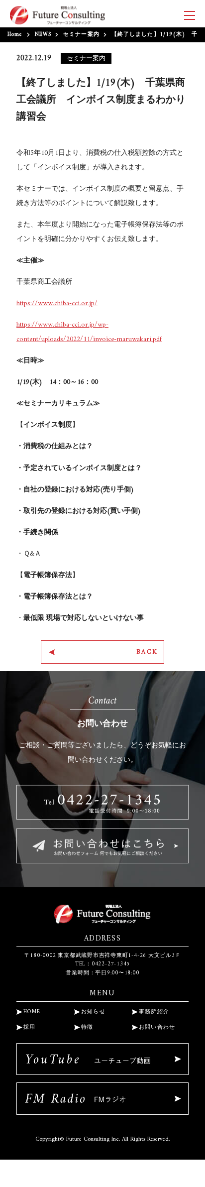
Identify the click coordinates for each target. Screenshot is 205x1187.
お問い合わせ (157, 1027)
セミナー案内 (81, 34)
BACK (147, 652)
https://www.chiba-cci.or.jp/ (57, 303)
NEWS (43, 34)
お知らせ (93, 1012)
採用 (29, 1027)
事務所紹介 (154, 1012)
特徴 (87, 1027)
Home (14, 34)
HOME (31, 1012)
